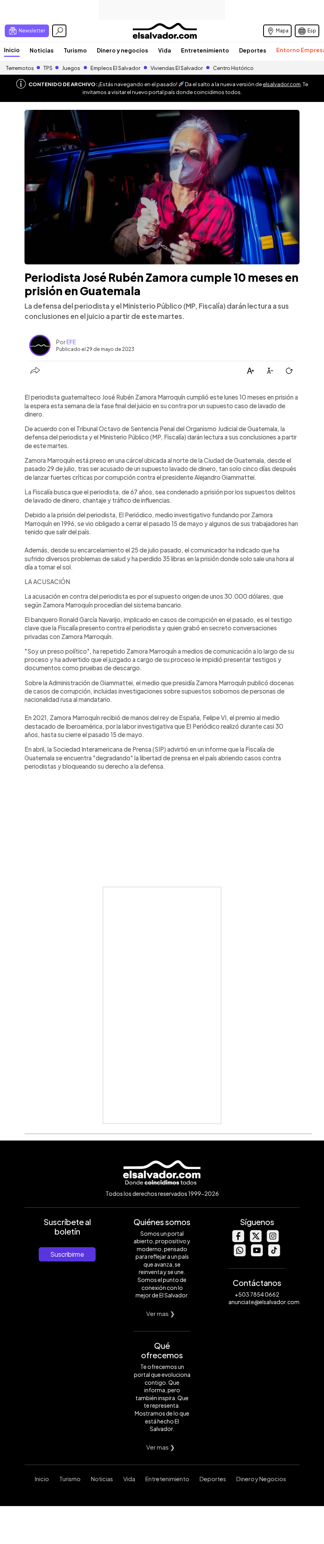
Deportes (252, 50)
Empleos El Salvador (115, 68)
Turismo (75, 50)
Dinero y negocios (122, 50)
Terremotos (20, 68)
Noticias (42, 50)
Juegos (71, 68)
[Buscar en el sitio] (59, 31)
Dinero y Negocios (261, 1478)
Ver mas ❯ (160, 1313)
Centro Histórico (233, 68)
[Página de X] (255, 1240)
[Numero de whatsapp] (239, 1254)
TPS (48, 68)
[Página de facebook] (238, 1240)
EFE (71, 341)
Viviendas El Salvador (177, 68)
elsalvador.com (282, 84)
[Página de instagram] (272, 1240)
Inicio (12, 49)
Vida (164, 50)
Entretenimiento (205, 50)
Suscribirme (67, 1254)
